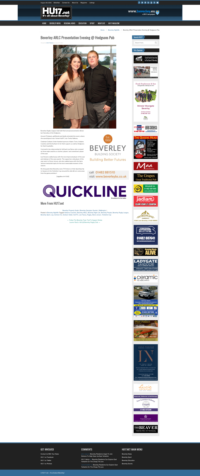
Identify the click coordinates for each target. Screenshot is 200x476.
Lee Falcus (82, 215)
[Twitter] (142, 2)
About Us (75, 3)
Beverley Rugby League (120, 212)
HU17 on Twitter (46, 460)
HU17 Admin (49, 43)
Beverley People (106, 212)
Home (44, 23)
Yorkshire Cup (106, 215)
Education (82, 23)
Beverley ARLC (82, 212)
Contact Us (65, 3)
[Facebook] (139, 2)
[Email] (157, 2)
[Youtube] (151, 2)
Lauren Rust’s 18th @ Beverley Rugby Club (84, 222)
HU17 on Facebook (47, 457)
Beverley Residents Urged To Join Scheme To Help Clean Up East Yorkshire (96, 455)
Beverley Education (128, 460)
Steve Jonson (96, 215)
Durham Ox (58, 215)
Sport (92, 23)
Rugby (89, 215)
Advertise (57, 3)
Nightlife (101, 23)
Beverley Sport (45, 215)
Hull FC (75, 215)
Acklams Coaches (70, 212)
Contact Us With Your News (50, 454)
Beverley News (55, 23)
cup (52, 215)
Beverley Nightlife (113, 30)
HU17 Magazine (113, 23)
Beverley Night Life (94, 212)
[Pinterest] (145, 2)
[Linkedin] (148, 2)
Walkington (102, 210)
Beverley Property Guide (70, 210)
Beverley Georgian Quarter (89, 210)
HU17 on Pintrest (46, 464)
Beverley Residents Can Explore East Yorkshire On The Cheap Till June (99, 460)
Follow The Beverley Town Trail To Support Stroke (84, 220)
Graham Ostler (67, 215)
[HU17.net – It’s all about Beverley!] (56, 12)
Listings (91, 3)
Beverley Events (127, 464)
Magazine (84, 3)
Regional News (69, 23)
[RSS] (154, 2)
